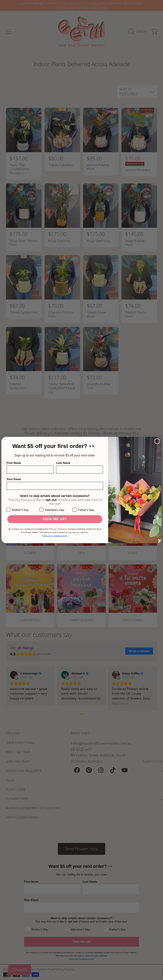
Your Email (14, 479)
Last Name (63, 462)
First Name (14, 462)
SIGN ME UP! (55, 519)
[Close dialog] (157, 441)
